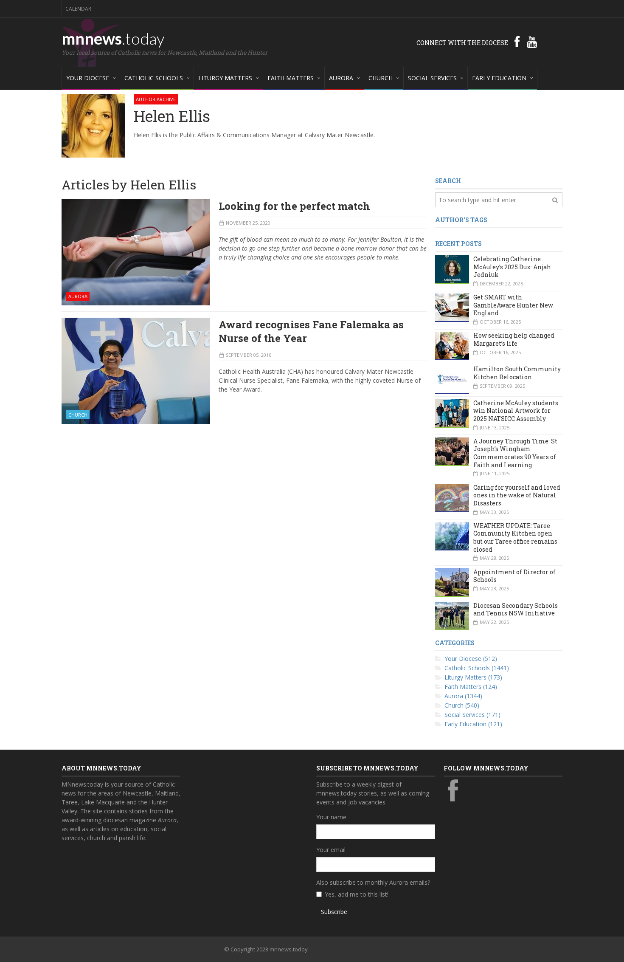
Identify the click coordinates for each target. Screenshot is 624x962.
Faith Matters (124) (470, 687)
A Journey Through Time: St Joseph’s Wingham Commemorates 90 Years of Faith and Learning (515, 453)
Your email (331, 850)
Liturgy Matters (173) (473, 677)
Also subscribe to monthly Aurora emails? (373, 882)
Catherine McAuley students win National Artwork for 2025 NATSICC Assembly (515, 411)
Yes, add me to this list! (356, 894)
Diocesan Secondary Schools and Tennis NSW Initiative (515, 609)
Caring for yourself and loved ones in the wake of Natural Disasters (516, 495)
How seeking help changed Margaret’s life (513, 339)
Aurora (77, 296)
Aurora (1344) (463, 696)
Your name (331, 817)
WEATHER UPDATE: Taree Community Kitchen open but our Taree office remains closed (515, 537)
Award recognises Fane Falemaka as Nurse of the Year (311, 331)
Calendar (78, 8)
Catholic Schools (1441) (476, 668)
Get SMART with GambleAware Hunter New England (513, 305)
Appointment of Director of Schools (514, 576)
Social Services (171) (472, 715)
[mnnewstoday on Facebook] (517, 42)
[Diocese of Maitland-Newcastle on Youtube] (532, 42)
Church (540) (461, 705)
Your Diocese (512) (470, 658)
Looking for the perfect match (294, 206)
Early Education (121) (473, 724)
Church (77, 415)
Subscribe (334, 912)
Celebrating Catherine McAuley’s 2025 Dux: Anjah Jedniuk (512, 267)
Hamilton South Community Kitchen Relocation (517, 373)
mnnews (113, 38)
